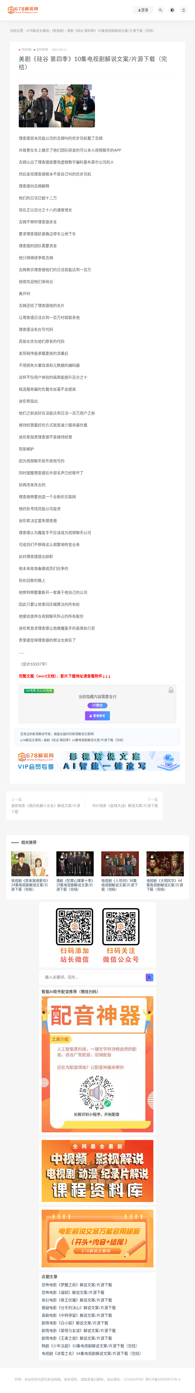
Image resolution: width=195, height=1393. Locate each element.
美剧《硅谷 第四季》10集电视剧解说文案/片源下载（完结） (84, 740)
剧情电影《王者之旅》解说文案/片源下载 (77, 1338)
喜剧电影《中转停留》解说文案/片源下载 (77, 1315)
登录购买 (98, 715)
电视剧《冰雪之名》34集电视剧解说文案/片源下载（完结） (92, 1354)
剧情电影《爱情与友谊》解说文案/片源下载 (79, 1331)
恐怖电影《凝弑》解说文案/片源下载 (73, 1293)
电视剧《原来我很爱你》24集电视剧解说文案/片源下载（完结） (29, 885)
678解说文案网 (37, 31)
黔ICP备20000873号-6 (163, 1379)
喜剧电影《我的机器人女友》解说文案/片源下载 (45, 809)
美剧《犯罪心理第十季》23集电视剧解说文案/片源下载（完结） (74, 885)
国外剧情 (42, 49)
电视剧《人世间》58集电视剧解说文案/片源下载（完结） (119, 885)
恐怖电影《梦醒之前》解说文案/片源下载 (77, 1285)
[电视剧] (58, 31)
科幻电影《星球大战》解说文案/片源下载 (125, 806)
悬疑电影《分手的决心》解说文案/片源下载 (79, 1308)
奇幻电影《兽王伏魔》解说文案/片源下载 (77, 1300)
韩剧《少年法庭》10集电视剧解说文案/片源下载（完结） (90, 1346)
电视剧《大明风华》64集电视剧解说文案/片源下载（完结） (165, 885)
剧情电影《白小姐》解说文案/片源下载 (75, 1323)
